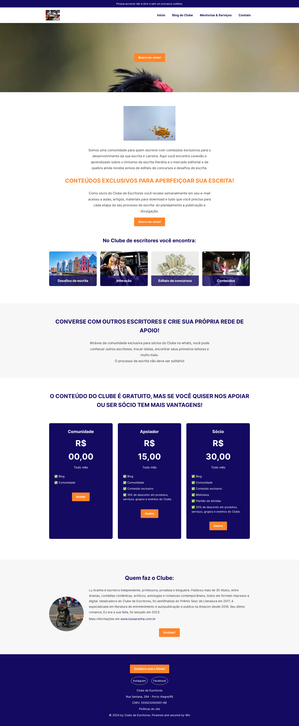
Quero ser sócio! (149, 57)
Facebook (159, 680)
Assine (80, 496)
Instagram (139, 680)
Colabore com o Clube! (149, 668)
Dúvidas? (169, 632)
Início (161, 15)
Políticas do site (149, 709)
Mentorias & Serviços (216, 15)
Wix (187, 715)
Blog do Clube (182, 15)
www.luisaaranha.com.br (138, 619)
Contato (245, 15)
